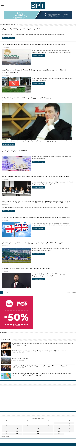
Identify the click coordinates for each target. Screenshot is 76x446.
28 (48, 434)
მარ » (8, 436)
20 (38, 431)
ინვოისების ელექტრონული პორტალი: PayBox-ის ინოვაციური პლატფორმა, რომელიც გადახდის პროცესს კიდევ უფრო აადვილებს (41, 374)
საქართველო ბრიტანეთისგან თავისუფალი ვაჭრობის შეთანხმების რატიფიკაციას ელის (36, 217)
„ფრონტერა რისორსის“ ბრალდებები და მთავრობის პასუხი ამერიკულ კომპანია (33, 44)
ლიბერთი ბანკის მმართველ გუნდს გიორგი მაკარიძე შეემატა (26, 268)
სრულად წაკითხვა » (8, 38)
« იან (3, 436)
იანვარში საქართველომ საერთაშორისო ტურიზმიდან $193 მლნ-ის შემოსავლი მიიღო (36, 202)
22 (59, 431)
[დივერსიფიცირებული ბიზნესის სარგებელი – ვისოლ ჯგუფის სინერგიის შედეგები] (6, 368)
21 (48, 431)
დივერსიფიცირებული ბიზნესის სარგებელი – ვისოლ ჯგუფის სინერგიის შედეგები (39, 366)
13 (38, 428)
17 (6, 431)
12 (27, 428)
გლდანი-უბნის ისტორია (19, 358)
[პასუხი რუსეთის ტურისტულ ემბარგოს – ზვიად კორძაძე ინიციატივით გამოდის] (6, 353)
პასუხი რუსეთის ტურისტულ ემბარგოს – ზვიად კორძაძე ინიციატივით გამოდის (38, 351)
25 (17, 434)
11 (17, 428)
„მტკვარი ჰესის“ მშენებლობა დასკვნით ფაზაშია (21, 29)
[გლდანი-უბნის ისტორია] (6, 361)
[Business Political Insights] (38, 5)
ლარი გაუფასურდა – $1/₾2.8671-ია (15, 151)
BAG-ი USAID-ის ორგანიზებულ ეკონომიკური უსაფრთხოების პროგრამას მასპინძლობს (35, 176)
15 (59, 428)
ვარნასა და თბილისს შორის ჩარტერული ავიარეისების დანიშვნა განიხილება (32, 243)
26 (27, 434)
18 (17, 431)
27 (38, 434)
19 (27, 431)
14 (48, 428)
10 (6, 428)
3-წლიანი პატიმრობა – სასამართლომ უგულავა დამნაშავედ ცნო (27, 98)
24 (6, 434)
